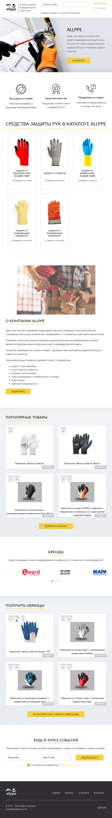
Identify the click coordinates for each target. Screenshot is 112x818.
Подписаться (89, 757)
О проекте (64, 13)
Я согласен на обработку (57, 765)
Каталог (54, 13)
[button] (52, 581)
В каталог (79, 60)
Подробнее (18, 391)
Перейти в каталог (56, 526)
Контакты (75, 13)
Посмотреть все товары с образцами (56, 714)
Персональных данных (71, 765)
